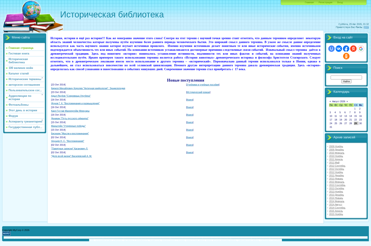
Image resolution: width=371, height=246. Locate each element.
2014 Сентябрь (337, 207)
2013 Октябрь (336, 188)
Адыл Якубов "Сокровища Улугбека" (71, 95)
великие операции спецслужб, (345, 237)
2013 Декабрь (336, 194)
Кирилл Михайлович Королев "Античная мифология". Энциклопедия (88, 88)
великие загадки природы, (216, 237)
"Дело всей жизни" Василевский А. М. (71, 156)
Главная (309, 2)
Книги (190, 99)
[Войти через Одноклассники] (346, 56)
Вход (340, 2)
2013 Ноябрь (336, 191)
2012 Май (334, 162)
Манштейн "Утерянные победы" (68, 126)
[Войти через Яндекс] (353, 48)
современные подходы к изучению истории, (147, 237)
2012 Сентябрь (337, 165)
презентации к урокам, (173, 240)
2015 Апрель (336, 211)
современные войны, (249, 240)
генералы (9, 237)
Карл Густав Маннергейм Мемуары (70, 111)
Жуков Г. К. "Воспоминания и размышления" (75, 103)
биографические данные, (89, 237)
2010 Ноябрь (336, 156)
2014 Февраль (336, 201)
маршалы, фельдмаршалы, (41, 237)
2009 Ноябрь (336, 146)
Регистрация (325, 2)
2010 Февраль (336, 153)
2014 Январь (336, 198)
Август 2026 (338, 101)
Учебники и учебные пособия (203, 84)
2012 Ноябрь (336, 172)
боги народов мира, (305, 237)
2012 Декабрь (336, 175)
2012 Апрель (336, 159)
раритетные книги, (195, 240)
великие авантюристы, (282, 237)
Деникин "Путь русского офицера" (69, 118)
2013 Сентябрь (337, 185)
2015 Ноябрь (336, 214)
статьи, (60, 237)
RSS (366, 27)
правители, (155, 240)
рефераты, (70, 237)
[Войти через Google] (360, 48)
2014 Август (335, 204)
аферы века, (322, 237)
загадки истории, (261, 237)
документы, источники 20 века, (186, 237)
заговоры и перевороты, (136, 240)
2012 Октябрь (336, 169)
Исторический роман (198, 92)
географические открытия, (109, 240)
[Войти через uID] (331, 48)
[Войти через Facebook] (346, 48)
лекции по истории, (241, 237)
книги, (209, 240)
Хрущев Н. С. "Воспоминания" (67, 141)
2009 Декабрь (336, 149)
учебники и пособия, (270, 240)
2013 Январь (336, 178)
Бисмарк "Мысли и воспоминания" (70, 133)
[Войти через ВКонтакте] (339, 48)
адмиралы (20, 237)
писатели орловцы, (113, 237)
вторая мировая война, (225, 240)
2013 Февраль (336, 182)
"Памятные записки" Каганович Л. (69, 148)
